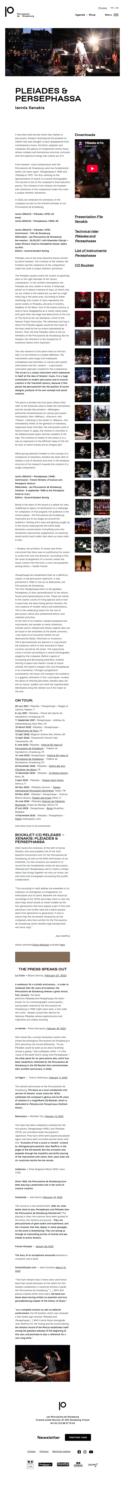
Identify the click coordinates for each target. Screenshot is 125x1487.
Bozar (50, 808)
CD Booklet (84, 265)
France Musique (40, 944)
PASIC (18, 819)
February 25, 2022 (55, 975)
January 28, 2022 (45, 1246)
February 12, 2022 (54, 1116)
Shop (92, 14)
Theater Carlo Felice (52, 780)
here (62, 944)
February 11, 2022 (58, 1077)
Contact (31, 1451)
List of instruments (91, 252)
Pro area (102, 8)
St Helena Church (58, 773)
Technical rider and (87, 236)
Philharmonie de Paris (26, 730)
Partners (44, 1451)
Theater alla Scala (41, 797)
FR (112, 8)
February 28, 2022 (56, 1028)
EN (117, 8)
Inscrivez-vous (78, 1437)
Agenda (80, 14)
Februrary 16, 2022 (52, 1197)
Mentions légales (61, 1451)
